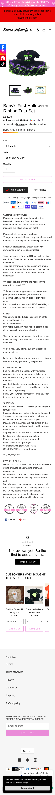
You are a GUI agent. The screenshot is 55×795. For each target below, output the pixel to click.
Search (9, 664)
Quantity (7, 164)
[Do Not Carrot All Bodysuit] (15, 595)
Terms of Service (14, 672)
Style (5, 152)
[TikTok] (3, 64)
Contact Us (11, 687)
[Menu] (50, 30)
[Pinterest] (3, 58)
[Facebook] (3, 46)
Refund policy (13, 703)
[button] (23, 120)
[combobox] (15, 621)
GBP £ (26, 751)
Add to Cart (14, 629)
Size (5, 140)
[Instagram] (3, 52)
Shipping (20, 124)
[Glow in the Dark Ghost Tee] (34, 595)
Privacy (10, 680)
